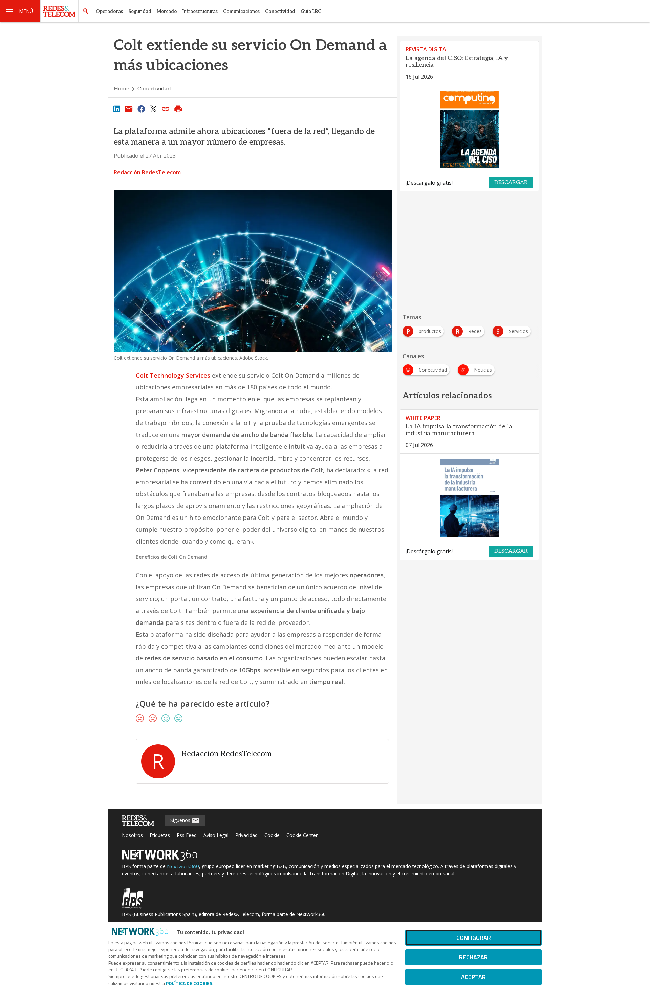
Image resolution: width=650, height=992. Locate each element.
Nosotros (132, 835)
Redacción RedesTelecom (147, 172)
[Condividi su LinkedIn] (116, 109)
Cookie (272, 835)
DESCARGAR (511, 182)
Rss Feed (187, 835)
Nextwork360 (183, 866)
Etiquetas (160, 835)
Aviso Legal (216, 835)
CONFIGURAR (473, 937)
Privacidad (246, 835)
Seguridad (139, 11)
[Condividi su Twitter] (153, 109)
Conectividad (280, 11)
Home (121, 89)
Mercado (167, 11)
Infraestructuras (200, 11)
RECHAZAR (473, 957)
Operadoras (109, 11)
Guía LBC (311, 11)
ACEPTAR (473, 977)
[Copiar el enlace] (165, 109)
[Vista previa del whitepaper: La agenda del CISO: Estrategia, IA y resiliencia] (469, 130)
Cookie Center (302, 835)
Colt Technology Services (173, 375)
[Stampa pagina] (178, 109)
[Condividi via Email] (128, 109)
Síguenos (181, 820)
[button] (20, 11)
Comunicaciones (241, 11)
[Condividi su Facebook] (141, 109)
